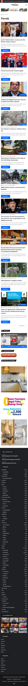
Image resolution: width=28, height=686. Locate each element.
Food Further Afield (6, 497)
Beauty (4, 527)
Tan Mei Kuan (4, 307)
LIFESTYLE (4, 522)
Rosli (3, 68)
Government (5, 560)
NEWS (3, 548)
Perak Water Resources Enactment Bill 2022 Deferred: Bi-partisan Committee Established (13, 250)
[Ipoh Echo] (14, 5)
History (4, 516)
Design (4, 531)
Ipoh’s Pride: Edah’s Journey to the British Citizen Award (13, 41)
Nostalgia (5, 518)
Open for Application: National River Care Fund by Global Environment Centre (13, 311)
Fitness (4, 537)
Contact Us (3, 649)
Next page (21, 325)
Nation (3, 546)
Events (4, 503)
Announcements (6, 501)
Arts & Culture (6, 524)
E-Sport (4, 596)
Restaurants (5, 495)
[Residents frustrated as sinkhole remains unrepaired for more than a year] (5, 630)
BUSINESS (4, 469)
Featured (4, 480)
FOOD (3, 484)
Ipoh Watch (5, 577)
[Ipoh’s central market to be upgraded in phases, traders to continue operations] (23, 620)
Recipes (4, 493)
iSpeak (4, 579)
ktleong (3, 127)
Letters (4, 582)
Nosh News (5, 491)
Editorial (5, 575)
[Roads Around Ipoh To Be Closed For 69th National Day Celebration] (23, 630)
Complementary (6, 510)
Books (4, 529)
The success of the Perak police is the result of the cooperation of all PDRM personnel (13, 218)
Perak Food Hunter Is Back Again (12, 71)
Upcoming (5, 505)
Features (4, 482)
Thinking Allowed (7, 586)
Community (5, 552)
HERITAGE (4, 514)
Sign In (2, 652)
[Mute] (23, 346)
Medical (4, 512)
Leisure (4, 539)
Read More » (5, 50)
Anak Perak (5, 550)
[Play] (2, 346)
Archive (2, 647)
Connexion (5, 573)
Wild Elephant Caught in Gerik (11, 280)
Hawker (4, 486)
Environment (5, 558)
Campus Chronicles (7, 478)
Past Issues (4, 588)
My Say (4, 584)
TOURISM (4, 601)
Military (4, 563)
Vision (2, 643)
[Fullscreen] (25, 346)
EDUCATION (4, 476)
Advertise (3, 645)
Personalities (5, 565)
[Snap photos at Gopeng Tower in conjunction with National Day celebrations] (14, 625)
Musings (5, 488)
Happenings (4, 499)
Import (3, 520)
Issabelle (3, 38)
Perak (3, 592)
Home (3, 14)
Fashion (4, 535)
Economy (5, 556)
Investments (5, 472)
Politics (4, 567)
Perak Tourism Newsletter (8, 607)
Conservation (6, 554)
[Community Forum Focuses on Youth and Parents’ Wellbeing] (14, 620)
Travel (4, 544)
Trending (4, 609)
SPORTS (4, 594)
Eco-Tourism (6, 603)
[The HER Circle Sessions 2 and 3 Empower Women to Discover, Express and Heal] (5, 625)
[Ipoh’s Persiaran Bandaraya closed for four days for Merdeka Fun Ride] (5, 620)
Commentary (6, 571)
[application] (14, 340)
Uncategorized (5, 611)
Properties (5, 474)
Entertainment (6, 533)
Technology (5, 541)
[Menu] (26, 5)
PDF (3, 590)
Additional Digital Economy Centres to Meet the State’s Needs (13, 101)
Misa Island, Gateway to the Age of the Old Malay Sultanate (13, 159)
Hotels (4, 605)
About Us (3, 641)
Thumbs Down (5, 598)
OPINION (4, 569)
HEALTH (3, 507)
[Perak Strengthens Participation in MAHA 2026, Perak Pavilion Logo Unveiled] (14, 630)
